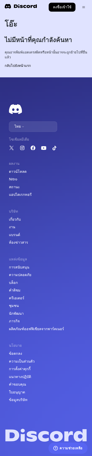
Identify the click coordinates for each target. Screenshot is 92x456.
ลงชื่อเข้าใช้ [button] (62, 7)
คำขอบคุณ (17, 384)
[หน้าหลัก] (21, 7)
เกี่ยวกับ (15, 219)
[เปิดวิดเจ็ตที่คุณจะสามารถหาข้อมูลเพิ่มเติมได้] (68, 448)
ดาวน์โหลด (18, 171)
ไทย (18, 126)
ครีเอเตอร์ (16, 298)
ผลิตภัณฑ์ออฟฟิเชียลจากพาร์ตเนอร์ (36, 329)
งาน (12, 227)
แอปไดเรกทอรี (20, 194)
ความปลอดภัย (20, 275)
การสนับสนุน (19, 267)
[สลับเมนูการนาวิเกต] (83, 7)
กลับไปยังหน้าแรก (18, 66)
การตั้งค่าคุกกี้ (20, 369)
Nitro (13, 179)
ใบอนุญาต (17, 392)
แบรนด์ (14, 235)
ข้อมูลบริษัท (18, 400)
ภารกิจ (14, 321)
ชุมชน (14, 306)
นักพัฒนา (16, 313)
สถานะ (14, 187)
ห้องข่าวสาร (18, 242)
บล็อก (13, 283)
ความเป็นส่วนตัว (22, 361)
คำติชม (15, 290)
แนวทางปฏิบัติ (20, 377)
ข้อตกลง (15, 353)
